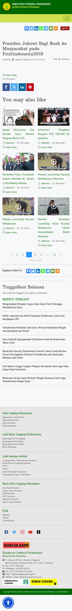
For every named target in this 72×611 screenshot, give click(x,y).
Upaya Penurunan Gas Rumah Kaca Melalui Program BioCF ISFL (18, 134)
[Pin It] (30, 87)
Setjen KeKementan (11, 420)
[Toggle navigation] (67, 18)
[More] (56, 28)
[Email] (51, 28)
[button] (8, 603)
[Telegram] (46, 28)
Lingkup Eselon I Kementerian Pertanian (20, 460)
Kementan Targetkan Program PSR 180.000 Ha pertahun (53, 134)
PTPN (5, 466)
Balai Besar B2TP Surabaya (14, 438)
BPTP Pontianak (9, 447)
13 (54, 254)
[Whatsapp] (41, 28)
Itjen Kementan (9, 423)
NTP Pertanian (9, 496)
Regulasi (6, 514)
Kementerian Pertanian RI (13, 417)
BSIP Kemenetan (10, 425)
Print (65, 28)
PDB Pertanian (9, 493)
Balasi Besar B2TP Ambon (14, 444)
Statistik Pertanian (10, 499)
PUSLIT (6, 469)
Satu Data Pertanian (11, 488)
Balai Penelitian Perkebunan (15, 471)
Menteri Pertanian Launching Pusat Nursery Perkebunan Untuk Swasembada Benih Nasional (53, 227)
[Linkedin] (36, 28)
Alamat (6, 517)
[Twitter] (31, 28)
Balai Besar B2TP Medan (13, 441)
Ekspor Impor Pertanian (12, 490)
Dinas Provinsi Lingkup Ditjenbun (17, 463)
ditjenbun (10, 142)
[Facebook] (27, 28)
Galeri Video (11, 75)
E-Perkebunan (8, 520)
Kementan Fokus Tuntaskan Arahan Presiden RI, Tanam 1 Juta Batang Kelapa (18, 179)
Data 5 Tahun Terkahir (12, 502)
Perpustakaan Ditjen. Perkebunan (17, 474)
